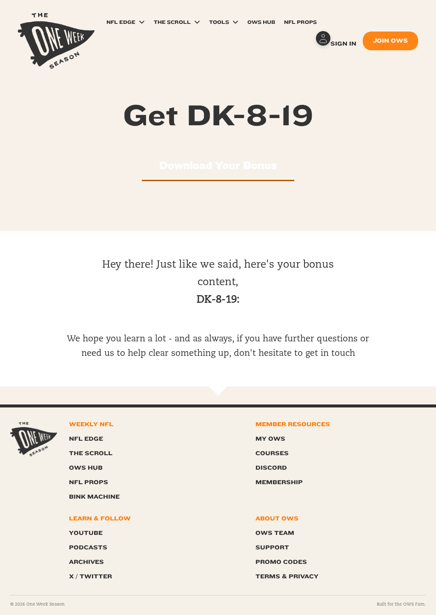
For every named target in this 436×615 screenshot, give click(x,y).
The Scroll (172, 22)
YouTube (86, 533)
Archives (86, 562)
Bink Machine (94, 497)
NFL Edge (120, 22)
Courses (272, 453)
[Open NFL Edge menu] (141, 22)
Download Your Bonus (218, 165)
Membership (279, 482)
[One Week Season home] (33, 439)
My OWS (270, 439)
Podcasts (88, 547)
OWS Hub (261, 22)
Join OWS (390, 41)
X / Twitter (90, 576)
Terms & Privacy (286, 576)
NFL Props (300, 22)
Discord (271, 468)
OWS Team (274, 533)
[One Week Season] (56, 23)
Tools (219, 22)
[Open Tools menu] (235, 22)
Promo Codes (281, 562)
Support (272, 547)
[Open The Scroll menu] (197, 22)
